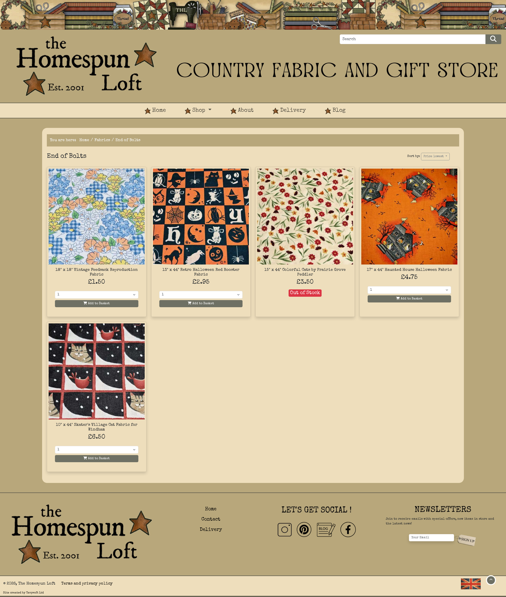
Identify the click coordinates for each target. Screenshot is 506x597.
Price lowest (434, 156)
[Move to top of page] (491, 580)
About (245, 110)
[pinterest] (304, 530)
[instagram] (285, 530)
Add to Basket (98, 303)
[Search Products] (493, 39)
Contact (210, 519)
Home (158, 110)
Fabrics (102, 140)
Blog (338, 110)
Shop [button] (199, 110)
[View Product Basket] (364, 106)
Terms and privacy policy (87, 584)
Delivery (292, 110)
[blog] (326, 530)
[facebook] (348, 530)
